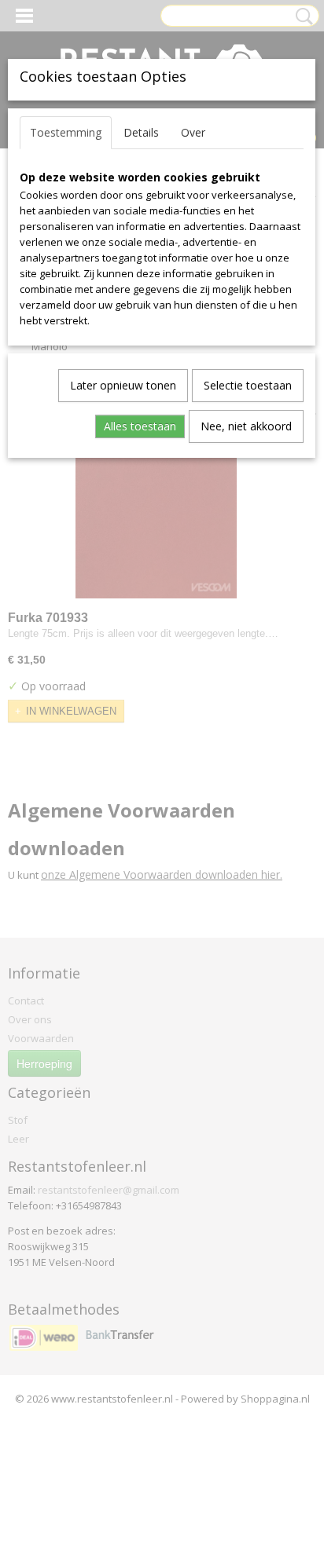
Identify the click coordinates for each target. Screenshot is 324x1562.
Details (141, 132)
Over (193, 132)
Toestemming (65, 132)
